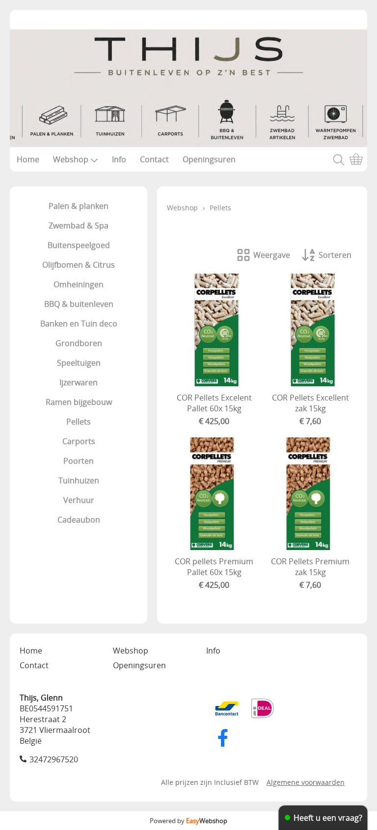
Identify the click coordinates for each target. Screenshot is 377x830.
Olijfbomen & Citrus (78, 264)
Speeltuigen (79, 362)
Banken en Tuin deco (78, 323)
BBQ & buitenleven (78, 304)
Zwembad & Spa (78, 225)
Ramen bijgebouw (79, 402)
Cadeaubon (78, 519)
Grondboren (78, 343)
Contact (154, 159)
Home (28, 159)
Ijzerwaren (78, 382)
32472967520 (53, 759)
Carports (78, 441)
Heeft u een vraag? (328, 817)
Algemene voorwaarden (306, 782)
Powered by (188, 820)
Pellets (78, 421)
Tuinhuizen (78, 480)
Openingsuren (209, 159)
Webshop (70, 159)
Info (119, 159)
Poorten (78, 460)
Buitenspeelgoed (79, 245)
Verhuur (78, 500)
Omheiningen (79, 284)
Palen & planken (78, 206)
